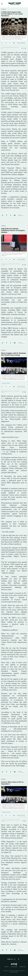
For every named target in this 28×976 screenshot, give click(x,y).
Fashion (3, 8)
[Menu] (1, 3)
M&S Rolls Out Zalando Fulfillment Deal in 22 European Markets (13, 229)
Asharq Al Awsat (6, 382)
